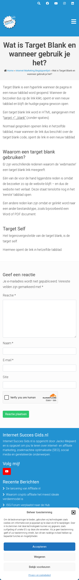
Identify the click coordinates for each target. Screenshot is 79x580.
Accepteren (39, 546)
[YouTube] (7, 471)
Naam (8, 343)
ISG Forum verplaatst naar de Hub (28, 505)
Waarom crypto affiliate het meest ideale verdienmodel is (31, 497)
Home (10, 70)
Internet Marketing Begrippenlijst (33, 70)
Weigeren (39, 556)
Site (5, 377)
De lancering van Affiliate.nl (23, 488)
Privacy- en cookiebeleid (39, 575)
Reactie (9, 295)
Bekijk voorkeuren (39, 567)
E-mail (8, 360)
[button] (73, 512)
